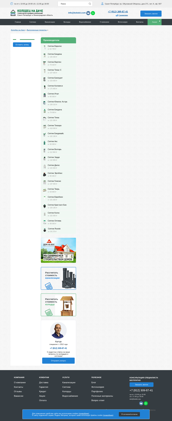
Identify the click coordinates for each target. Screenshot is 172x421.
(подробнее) (84, 413)
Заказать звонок (151, 14)
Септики (32, 22)
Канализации (50, 22)
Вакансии (18, 396)
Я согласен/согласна (129, 414)
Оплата (42, 400)
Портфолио (97, 391)
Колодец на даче (18, 30)
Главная (18, 22)
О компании (104, 22)
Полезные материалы (102, 396)
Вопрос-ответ (98, 400)
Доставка (43, 382)
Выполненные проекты (37, 30)
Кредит (42, 391)
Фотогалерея (122, 22)
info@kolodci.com (77, 13)
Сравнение (123, 15)
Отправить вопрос (58, 361)
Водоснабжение (85, 22)
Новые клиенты (150, 410)
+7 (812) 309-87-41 (118, 11)
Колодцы (67, 22)
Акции (154, 22)
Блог (93, 382)
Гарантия (43, 387)
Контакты (139, 22)
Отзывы (18, 391)
